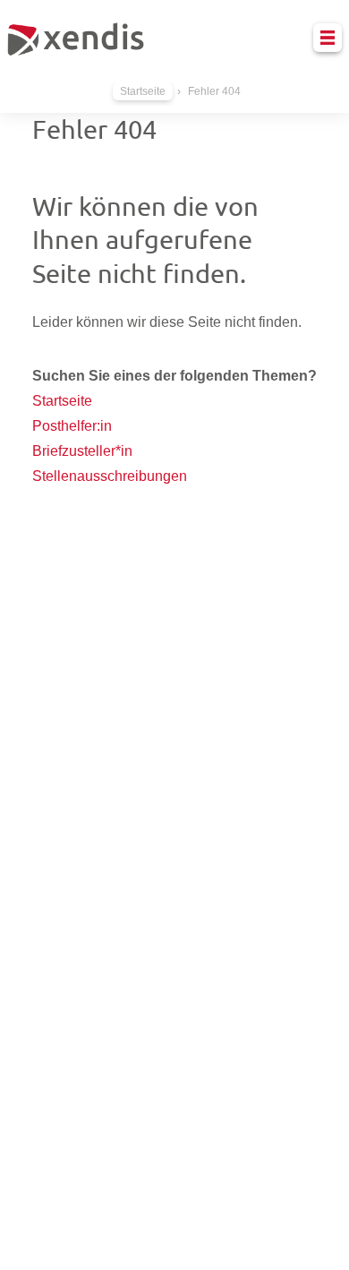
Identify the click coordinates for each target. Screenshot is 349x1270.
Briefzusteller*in (82, 451)
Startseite (143, 91)
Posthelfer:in (72, 425)
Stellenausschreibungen (109, 476)
